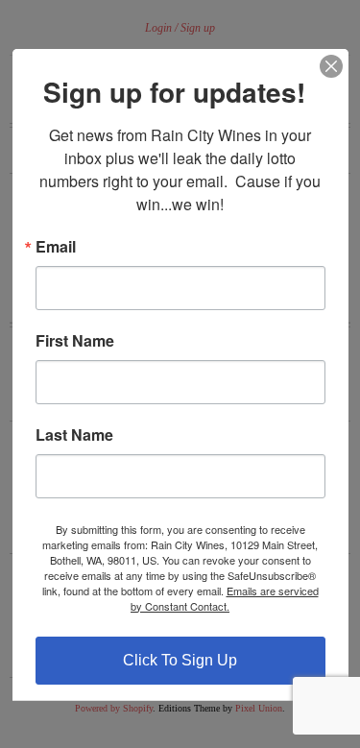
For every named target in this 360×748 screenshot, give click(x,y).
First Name (75, 340)
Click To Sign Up (180, 659)
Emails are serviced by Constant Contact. (225, 597)
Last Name (74, 434)
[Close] (331, 65)
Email (56, 245)
